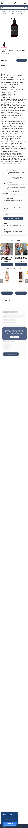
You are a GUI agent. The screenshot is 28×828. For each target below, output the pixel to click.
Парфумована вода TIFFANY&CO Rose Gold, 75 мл (7, 286)
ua (5, 2)
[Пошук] (24, 8)
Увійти (14, 336)
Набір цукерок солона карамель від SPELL (20, 285)
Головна (3, 11)
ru (8, 2)
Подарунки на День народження (16, 11)
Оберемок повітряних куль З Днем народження (21, 258)
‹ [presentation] (1, 253)
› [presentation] (26, 253)
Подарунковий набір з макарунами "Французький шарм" (6, 258)
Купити (21, 60)
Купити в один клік (13, 218)
